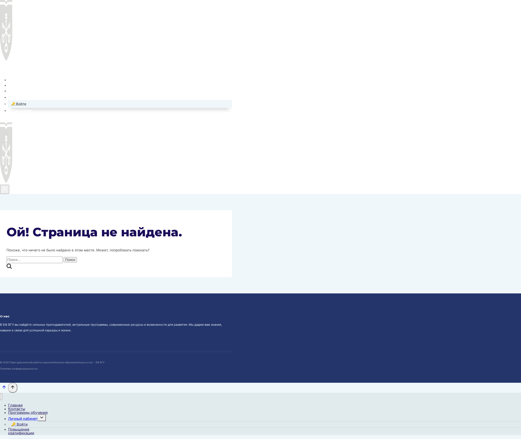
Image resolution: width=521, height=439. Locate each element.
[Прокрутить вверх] (4, 388)
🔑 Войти (18, 104)
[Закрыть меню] (1, 396)
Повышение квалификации (21, 431)
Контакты (19, 85)
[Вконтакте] (3, 68)
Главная (18, 80)
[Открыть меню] (4, 189)
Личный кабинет (23, 418)
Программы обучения (30, 91)
